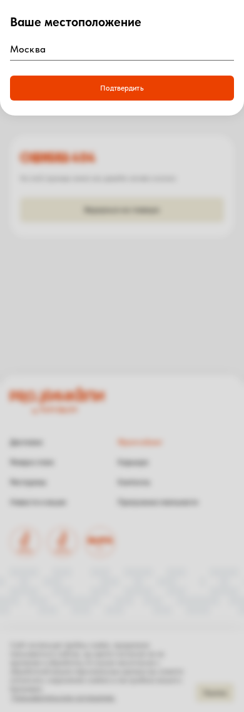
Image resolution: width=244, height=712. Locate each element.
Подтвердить (121, 88)
